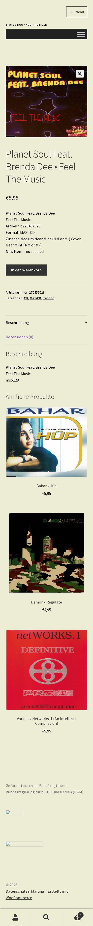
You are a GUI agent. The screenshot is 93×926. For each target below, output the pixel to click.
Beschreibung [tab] (17, 322)
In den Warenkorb (26, 269)
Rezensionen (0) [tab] (19, 336)
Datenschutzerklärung (25, 891)
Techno (48, 298)
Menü (80, 12)
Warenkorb (71, 913)
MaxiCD (35, 298)
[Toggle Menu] (81, 34)
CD (26, 298)
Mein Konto (15, 917)
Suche (46, 917)
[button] (80, 74)
